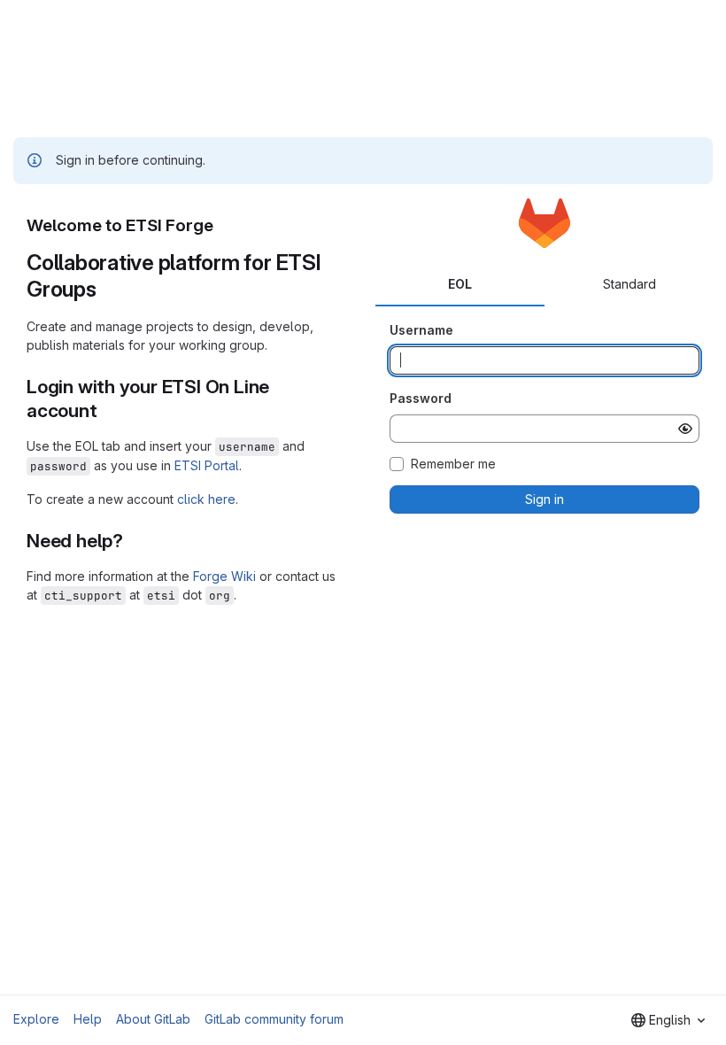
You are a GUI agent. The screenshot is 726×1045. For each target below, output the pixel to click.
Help (87, 1018)
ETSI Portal (206, 465)
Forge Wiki (224, 576)
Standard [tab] (629, 283)
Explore (36, 1018)
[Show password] (685, 428)
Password (421, 398)
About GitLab (153, 1018)
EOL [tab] (460, 283)
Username (421, 329)
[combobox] (668, 1020)
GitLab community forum (274, 1018)
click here (206, 499)
